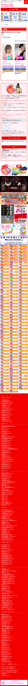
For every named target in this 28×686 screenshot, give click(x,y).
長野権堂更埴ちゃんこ (7, 557)
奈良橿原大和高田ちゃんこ (8, 574)
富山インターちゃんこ (7, 550)
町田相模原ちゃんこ (6, 445)
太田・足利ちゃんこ (6, 476)
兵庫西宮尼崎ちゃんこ (7, 605)
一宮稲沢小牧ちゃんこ (7, 515)
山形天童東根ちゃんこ (7, 401)
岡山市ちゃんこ (5, 651)
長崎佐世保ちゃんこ (6, 618)
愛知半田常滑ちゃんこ (7, 534)
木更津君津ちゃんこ (6, 452)
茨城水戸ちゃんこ (6, 431)
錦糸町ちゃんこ (5, 454)
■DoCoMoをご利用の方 (7, 125)
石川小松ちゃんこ (6, 544)
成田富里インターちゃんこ (8, 436)
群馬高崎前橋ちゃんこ (7, 438)
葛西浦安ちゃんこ (6, 483)
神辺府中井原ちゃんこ (7, 656)
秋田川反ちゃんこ (6, 405)
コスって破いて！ (6, 675)
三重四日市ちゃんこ (6, 518)
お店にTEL (14, 9)
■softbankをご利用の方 (7, 128)
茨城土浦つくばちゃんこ (8, 459)
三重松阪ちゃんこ (6, 530)
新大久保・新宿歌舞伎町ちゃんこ (10, 448)
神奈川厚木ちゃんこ (6, 447)
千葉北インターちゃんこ (8, 492)
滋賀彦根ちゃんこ (6, 569)
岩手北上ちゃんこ (6, 412)
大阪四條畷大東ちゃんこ (8, 604)
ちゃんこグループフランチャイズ (10, 670)
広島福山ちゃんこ (6, 625)
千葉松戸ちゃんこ (6, 462)
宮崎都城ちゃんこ (6, 630)
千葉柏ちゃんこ (5, 489)
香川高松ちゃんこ (6, 623)
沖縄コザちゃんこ (6, 654)
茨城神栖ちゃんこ (6, 480)
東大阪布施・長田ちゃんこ (8, 579)
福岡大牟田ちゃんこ (6, 653)
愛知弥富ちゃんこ (6, 517)
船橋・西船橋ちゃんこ (7, 503)
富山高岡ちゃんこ (6, 546)
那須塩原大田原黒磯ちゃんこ (9, 482)
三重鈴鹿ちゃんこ (6, 532)
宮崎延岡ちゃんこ (6, 660)
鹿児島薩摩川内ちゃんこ (8, 626)
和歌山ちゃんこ (5, 572)
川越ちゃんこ (5, 435)
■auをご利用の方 (5, 126)
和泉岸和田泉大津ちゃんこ (8, 577)
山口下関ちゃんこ (6, 639)
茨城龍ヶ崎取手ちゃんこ (8, 473)
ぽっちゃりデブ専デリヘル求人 (9, 672)
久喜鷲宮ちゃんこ (6, 478)
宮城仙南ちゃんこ (6, 400)
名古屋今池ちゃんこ (6, 509)
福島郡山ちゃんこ (6, 417)
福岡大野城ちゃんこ (6, 640)
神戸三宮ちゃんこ (6, 586)
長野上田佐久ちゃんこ (7, 562)
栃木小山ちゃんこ (6, 443)
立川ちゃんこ (5, 429)
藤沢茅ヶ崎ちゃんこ (6, 466)
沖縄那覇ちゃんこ (6, 632)
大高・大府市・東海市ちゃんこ (9, 525)
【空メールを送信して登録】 (14, 138)
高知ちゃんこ (5, 642)
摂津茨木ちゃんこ (6, 598)
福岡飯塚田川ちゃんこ (7, 637)
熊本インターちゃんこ (7, 619)
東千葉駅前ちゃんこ (6, 433)
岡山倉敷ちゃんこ (6, 644)
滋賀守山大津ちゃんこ (7, 600)
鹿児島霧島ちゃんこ (6, 621)
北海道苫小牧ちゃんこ (7, 421)
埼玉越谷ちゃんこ (6, 468)
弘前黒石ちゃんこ (6, 407)
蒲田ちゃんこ (5, 499)
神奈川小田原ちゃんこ (7, 461)
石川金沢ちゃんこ (6, 548)
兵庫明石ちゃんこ (6, 588)
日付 (3, 35)
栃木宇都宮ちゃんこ (6, 440)
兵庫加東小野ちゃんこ (7, 602)
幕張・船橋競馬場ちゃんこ (8, 487)
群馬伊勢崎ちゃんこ (6, 464)
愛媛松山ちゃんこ (6, 614)
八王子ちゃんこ (5, 501)
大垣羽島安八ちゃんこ (7, 513)
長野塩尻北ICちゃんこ (7, 560)
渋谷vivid (4, 673)
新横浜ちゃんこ (5, 485)
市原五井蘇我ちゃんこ (7, 490)
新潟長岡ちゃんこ (6, 551)
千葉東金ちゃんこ (6, 456)
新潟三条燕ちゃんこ (6, 564)
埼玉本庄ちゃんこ (6, 450)
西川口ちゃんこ (5, 428)
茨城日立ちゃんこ (6, 504)
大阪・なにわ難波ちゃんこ (8, 609)
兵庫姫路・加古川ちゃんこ (8, 581)
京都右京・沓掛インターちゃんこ (10, 595)
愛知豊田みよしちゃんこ (8, 529)
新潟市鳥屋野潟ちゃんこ (8, 558)
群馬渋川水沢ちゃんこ (7, 457)
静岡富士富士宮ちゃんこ (8, 539)
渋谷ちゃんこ (5, 497)
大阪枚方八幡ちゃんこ (7, 597)
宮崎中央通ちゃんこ (6, 649)
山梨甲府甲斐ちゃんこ (7, 555)
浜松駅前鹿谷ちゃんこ (7, 537)
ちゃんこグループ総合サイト (9, 666)
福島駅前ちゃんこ (6, 419)
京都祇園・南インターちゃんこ (9, 570)
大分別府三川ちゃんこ (7, 661)
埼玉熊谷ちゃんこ (6, 442)
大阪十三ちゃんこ (6, 593)
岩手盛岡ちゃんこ (6, 415)
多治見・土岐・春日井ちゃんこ (9, 520)
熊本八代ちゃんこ (6, 647)
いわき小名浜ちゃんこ (7, 408)
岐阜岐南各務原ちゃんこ (8, 527)
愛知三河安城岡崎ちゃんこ (8, 511)
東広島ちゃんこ (5, 645)
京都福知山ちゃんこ (6, 607)
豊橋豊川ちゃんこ (6, 523)
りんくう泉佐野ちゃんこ (8, 591)
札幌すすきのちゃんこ (7, 414)
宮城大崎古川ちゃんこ (7, 403)
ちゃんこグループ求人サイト (9, 668)
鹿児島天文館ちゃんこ (7, 616)
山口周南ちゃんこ (6, 633)
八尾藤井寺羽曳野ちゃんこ (8, 583)
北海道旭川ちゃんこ (6, 410)
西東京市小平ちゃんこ (7, 494)
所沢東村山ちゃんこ (6, 475)
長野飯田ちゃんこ (6, 553)
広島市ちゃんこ (5, 635)
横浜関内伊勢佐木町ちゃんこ (9, 426)
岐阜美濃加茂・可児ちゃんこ (9, 536)
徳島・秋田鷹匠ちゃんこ (8, 628)
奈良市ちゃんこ (5, 584)
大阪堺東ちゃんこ (6, 590)
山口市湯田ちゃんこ (6, 658)
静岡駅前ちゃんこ (6, 522)
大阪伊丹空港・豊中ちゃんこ (9, 576)
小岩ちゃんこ (5, 496)
